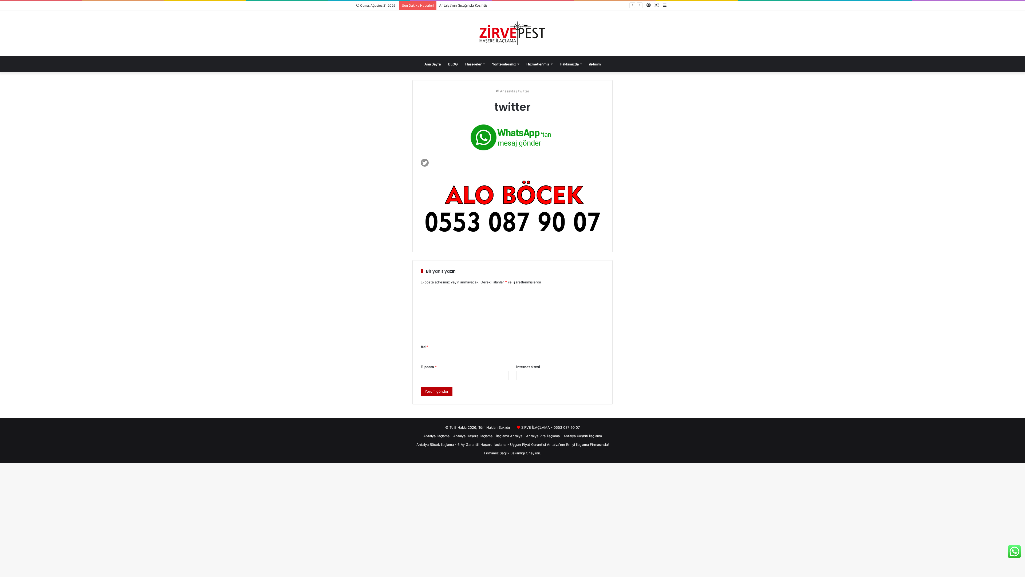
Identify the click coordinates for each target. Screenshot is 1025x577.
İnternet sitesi (528, 367)
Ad (424, 347)
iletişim (595, 64)
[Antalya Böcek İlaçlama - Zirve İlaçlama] (512, 33)
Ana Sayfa (432, 64)
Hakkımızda (569, 64)
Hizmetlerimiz (537, 64)
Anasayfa (507, 91)
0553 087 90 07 (567, 427)
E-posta (429, 367)
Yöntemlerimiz (504, 64)
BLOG (453, 64)
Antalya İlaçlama (436, 436)
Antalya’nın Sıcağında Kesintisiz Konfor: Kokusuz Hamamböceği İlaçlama (498, 5)
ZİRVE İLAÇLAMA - (537, 427)
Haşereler (473, 64)
